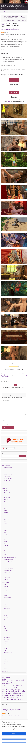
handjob (7, 375)
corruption (15, 682)
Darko (3, 385)
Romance (6, 646)
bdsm (12, 680)
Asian (5, 501)
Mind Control (6, 639)
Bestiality (6, 590)
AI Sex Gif (6, 499)
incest (8, 689)
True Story (6, 661)
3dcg (4, 374)
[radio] (10, 367)
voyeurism (7, 376)
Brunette (6, 512)
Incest (5, 628)
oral (22, 375)
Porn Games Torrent (8, 568)
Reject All (14, 741)
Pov (4, 543)
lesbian (10, 375)
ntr (17, 693)
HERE (9, 101)
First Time (6, 617)
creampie (18, 374)
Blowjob (5, 595)
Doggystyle (6, 519)
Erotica (5, 606)
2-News (4, 486)
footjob (13, 685)
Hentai (5, 534)
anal (6, 374)
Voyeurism (6, 668)
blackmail (4, 682)
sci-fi (22, 695)
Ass (4, 503)
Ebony (5, 521)
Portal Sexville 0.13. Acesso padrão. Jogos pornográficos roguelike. (11, 710)
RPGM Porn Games (8, 572)
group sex (4, 687)
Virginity (5, 665)
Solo (5, 550)
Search (4, 453)
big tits (22, 680)
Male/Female (6, 635)
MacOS (5, 566)
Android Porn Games (8, 559)
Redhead (6, 545)
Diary (5, 604)
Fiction (5, 615)
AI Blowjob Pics (7, 492)
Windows (6, 579)
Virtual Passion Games (15, 29)
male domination (6, 691)
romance (5, 695)
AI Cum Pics (6, 495)
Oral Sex (5, 643)
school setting (18, 695)
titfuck (4, 699)
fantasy (21, 684)
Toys (5, 659)
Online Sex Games (8, 474)
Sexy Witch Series (8, 478)
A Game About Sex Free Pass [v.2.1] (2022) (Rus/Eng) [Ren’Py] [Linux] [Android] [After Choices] (14, 17)
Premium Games (7, 29)
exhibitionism (24, 374)
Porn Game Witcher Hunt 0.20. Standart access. (13, 20)
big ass (16, 680)
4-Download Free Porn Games (9, 557)
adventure (13, 678)
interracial (13, 689)
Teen (5, 654)
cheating (9, 682)
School (5, 648)
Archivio (3, 28)
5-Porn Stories (5, 582)
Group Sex (6, 621)
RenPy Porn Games (8, 570)
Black (5, 593)
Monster (5, 641)
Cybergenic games (8, 467)
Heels (5, 532)
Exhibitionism (7, 608)
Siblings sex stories (8, 652)
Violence (6, 663)
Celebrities (6, 514)
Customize (14, 737)
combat (14, 374)
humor (3, 689)
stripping (12, 697)
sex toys (3, 697)
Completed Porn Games (9, 561)
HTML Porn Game (8, 563)
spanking (7, 697)
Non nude (6, 536)
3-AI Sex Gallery (5, 488)
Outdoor (6, 541)
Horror (5, 626)
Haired (5, 530)
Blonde (5, 510)
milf (14, 693)
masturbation (7, 693)
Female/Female (7, 613)
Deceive (5, 601)
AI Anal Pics (6, 490)
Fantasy (5, 523)
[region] (14, 732)
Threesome (6, 657)
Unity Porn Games (8, 574)
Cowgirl (5, 517)
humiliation (20, 687)
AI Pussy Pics (7, 497)
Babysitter (6, 586)
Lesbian (5, 632)
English (6, 448)
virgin (15, 699)
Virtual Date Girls (7, 480)
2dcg (3, 678)
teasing (25, 375)
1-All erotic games (9, 28)
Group (5, 528)
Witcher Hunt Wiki (6, 671)
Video (5, 554)
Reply (15, 385)
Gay (4, 619)
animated (10, 374)
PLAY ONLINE (14, 80)
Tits (4, 552)
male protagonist (17, 375)
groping (3, 375)
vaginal (2, 376)
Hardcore (6, 624)
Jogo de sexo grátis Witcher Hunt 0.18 (10, 715)
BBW (5, 506)
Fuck (5, 525)
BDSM (5, 508)
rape (23, 693)
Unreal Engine (7, 577)
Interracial (6, 630)
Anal (5, 584)
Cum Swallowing (7, 599)
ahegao (18, 678)
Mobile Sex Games (17, 28)
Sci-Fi (5, 650)
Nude (5, 539)
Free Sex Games (7, 469)
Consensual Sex (7, 597)
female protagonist (6, 685)
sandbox (12, 695)
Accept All (14, 733)
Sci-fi (5, 548)
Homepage (3, 11)
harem (16, 687)
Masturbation (7, 637)
